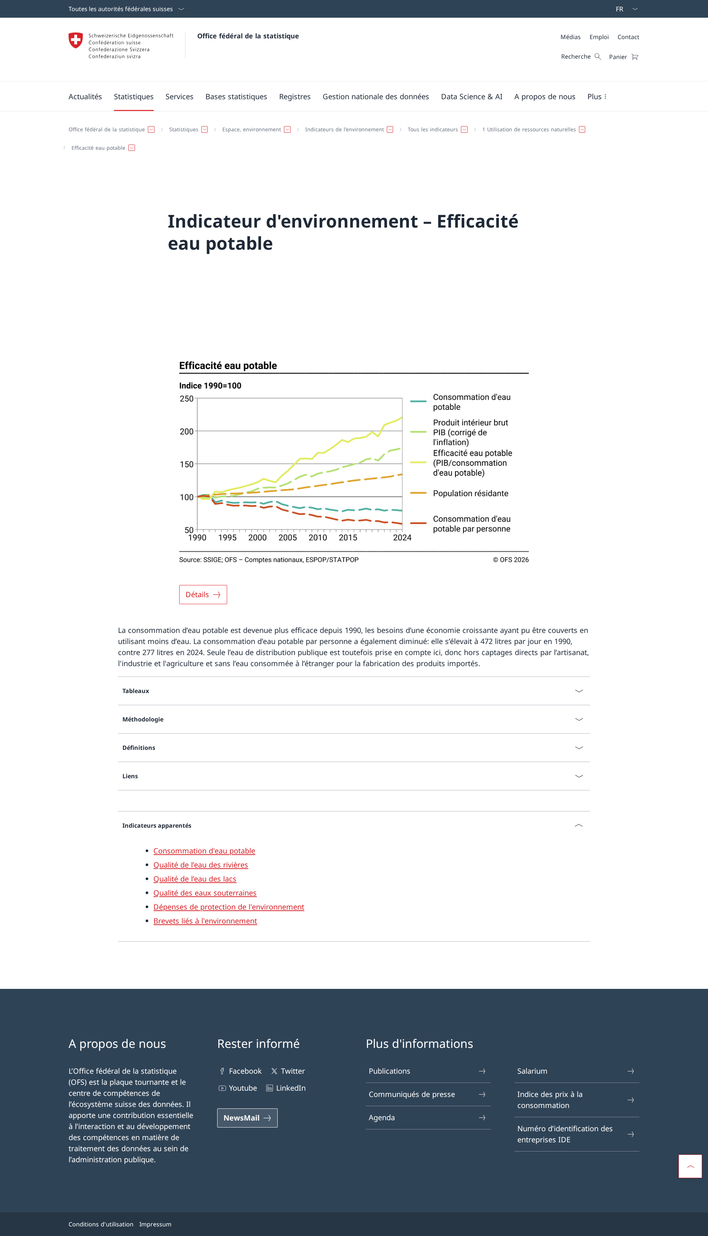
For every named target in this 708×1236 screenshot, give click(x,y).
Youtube (243, 1088)
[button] (85, 96)
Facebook (245, 1071)
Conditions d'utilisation (101, 1224)
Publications (389, 1071)
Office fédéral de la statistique (248, 35)
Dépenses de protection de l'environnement (228, 907)
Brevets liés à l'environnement (205, 921)
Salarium (532, 1071)
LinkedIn (291, 1088)
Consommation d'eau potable (204, 851)
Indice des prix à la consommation (550, 1099)
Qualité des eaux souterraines (205, 893)
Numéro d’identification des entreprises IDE (565, 1134)
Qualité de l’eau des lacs (194, 879)
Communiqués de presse (412, 1094)
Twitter (293, 1071)
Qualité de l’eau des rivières (200, 865)
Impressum (155, 1224)
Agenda (382, 1117)
